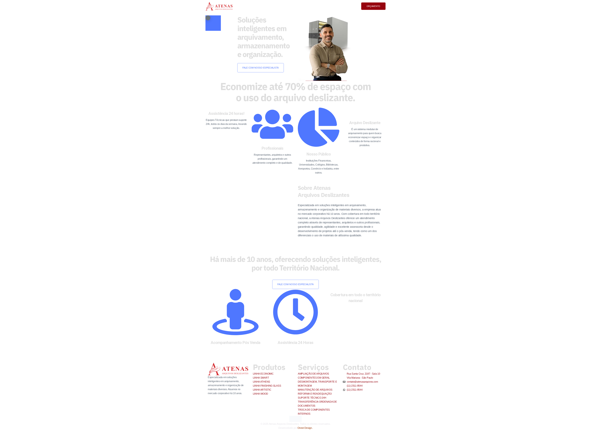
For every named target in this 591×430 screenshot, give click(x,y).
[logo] (219, 6)
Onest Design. (305, 428)
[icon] (292, 419)
